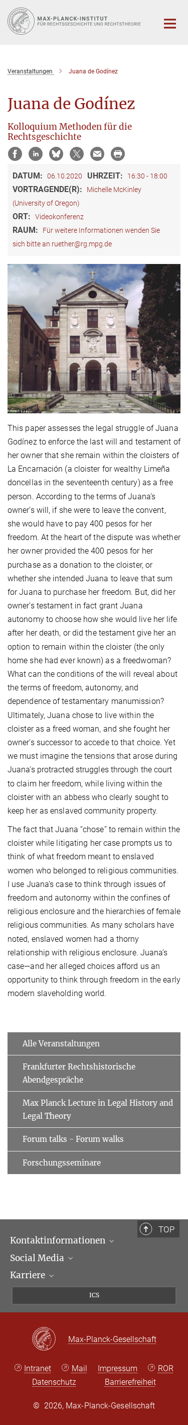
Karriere (28, 1275)
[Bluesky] (56, 153)
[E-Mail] (97, 153)
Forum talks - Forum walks (73, 1139)
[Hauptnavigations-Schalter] (170, 24)
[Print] (117, 153)
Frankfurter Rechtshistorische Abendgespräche (79, 1073)
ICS (94, 1295)
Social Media (38, 1258)
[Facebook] (15, 153)
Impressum (117, 1368)
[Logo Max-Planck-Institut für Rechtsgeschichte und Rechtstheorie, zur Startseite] (75, 21)
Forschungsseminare (62, 1163)
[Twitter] (76, 153)
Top (166, 1229)
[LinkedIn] (35, 153)
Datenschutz (54, 1382)
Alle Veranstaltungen (61, 1043)
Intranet (37, 1368)
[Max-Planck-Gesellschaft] (50, 1339)
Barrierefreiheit (130, 1382)
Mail (79, 1368)
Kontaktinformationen (58, 1240)
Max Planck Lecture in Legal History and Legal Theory (98, 1109)
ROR (165, 1368)
